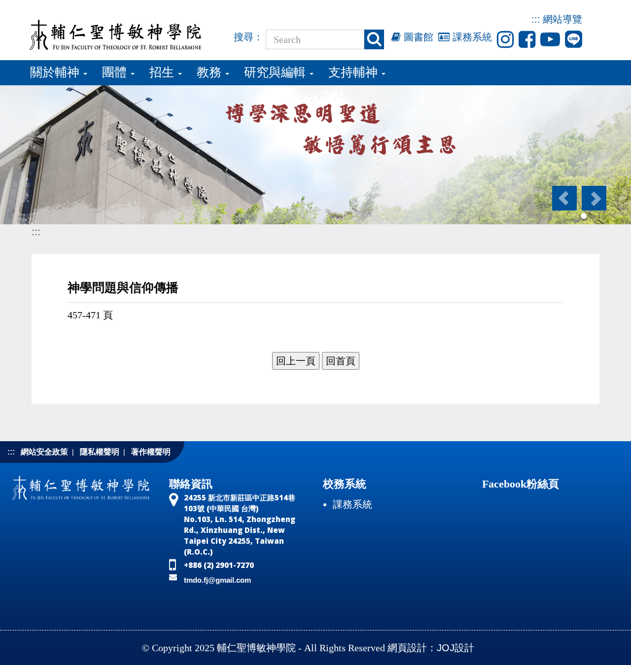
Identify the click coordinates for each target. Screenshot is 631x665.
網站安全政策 (44, 452)
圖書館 (417, 37)
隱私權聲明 (99, 452)
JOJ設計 (455, 647)
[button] (564, 198)
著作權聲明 (151, 452)
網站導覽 (562, 19)
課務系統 (471, 37)
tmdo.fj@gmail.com (217, 580)
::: (535, 19)
